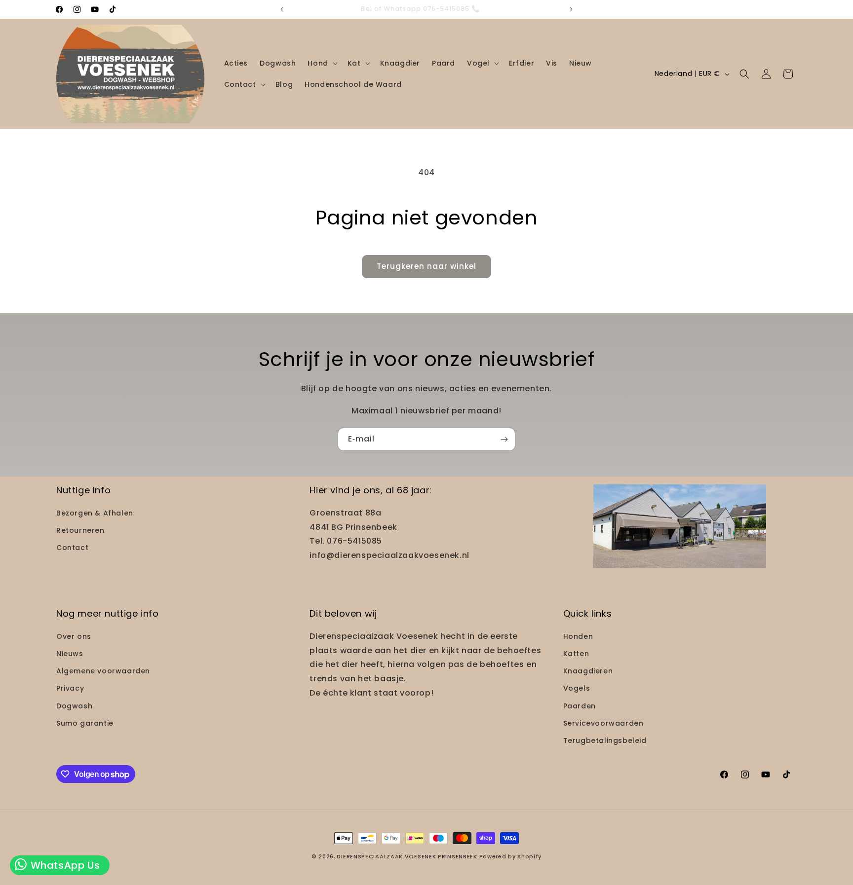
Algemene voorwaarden (103, 671)
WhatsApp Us (64, 865)
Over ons (73, 636)
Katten (576, 654)
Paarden (579, 706)
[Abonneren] (504, 439)
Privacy (70, 688)
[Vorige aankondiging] (282, 9)
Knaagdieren (588, 671)
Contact (72, 548)
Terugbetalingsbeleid (605, 740)
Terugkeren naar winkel (426, 266)
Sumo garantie (85, 723)
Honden (578, 636)
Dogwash (74, 706)
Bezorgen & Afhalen (94, 513)
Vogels (576, 688)
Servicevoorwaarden (603, 723)
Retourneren (80, 530)
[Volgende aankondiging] (571, 9)
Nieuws (69, 654)
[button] (321, 63)
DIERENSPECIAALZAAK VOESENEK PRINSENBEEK (407, 856)
